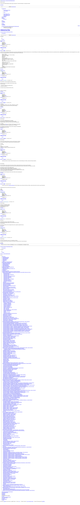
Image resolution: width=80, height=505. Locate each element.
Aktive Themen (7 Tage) (7, 14)
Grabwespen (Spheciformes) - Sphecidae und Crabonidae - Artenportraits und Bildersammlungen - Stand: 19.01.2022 (18, 386)
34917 (5, 152)
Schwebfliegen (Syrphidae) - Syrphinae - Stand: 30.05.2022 (11, 401)
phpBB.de (43, 501)
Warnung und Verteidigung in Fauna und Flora (9, 287)
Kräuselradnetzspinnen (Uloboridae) (8, 467)
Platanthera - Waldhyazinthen (7, 310)
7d (79, 25)
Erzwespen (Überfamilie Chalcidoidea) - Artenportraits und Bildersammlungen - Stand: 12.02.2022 (16, 391)
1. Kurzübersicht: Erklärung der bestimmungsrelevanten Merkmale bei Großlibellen (14, 349)
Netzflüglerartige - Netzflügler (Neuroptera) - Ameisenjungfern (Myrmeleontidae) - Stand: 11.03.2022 (16, 454)
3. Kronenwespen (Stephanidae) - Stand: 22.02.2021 (10, 398)
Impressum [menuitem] (5, 16)
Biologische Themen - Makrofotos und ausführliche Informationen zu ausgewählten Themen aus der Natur (16, 272)
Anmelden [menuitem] (3, 21)
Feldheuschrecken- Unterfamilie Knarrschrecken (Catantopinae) (11, 375)
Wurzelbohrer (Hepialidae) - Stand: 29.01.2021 (9, 344)
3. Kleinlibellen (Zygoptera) (6, 354)
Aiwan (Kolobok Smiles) (30, 501)
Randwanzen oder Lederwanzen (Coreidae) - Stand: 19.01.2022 (11, 437)
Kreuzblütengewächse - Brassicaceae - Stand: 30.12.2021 (10, 297)
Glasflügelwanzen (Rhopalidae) (7, 438)
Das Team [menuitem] (5, 19)
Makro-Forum (4, 491)
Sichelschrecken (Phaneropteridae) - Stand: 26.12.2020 (10, 365)
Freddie (1, 150)
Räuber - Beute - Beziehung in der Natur (8, 289)
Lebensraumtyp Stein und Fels (8, 280)
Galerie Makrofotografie (5, 257)
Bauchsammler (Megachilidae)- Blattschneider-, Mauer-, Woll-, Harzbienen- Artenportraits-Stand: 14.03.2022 (17, 383)
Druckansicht (4, 33)
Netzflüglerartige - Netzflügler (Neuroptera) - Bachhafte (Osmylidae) (12, 455)
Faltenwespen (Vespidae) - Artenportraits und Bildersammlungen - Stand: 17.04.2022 (14, 387)
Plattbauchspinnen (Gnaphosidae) (7, 470)
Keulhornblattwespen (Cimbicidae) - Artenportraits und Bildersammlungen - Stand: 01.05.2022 (15, 396)
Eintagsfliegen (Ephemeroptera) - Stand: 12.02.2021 (10, 447)
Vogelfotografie (4, 260)
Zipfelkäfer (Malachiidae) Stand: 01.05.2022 (9, 428)
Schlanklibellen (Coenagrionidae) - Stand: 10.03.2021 (10, 357)
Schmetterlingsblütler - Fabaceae (7, 316)
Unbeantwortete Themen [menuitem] (7, 10)
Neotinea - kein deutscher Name (8, 307)
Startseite (3, 26)
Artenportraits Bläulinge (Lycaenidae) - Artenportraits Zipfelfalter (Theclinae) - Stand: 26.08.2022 (16, 327)
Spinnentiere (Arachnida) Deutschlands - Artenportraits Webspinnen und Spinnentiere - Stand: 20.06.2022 (16, 462)
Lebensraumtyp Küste (6, 278)
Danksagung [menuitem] (3, 494)
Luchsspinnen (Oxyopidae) (6, 469)
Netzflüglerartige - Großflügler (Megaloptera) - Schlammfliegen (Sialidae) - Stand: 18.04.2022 (15, 452)
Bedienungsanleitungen (5, 267)
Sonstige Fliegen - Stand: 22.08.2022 (8, 409)
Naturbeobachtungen (5, 258)
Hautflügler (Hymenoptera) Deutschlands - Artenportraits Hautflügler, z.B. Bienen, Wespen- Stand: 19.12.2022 (17, 379)
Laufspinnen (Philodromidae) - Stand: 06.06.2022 (9, 468)
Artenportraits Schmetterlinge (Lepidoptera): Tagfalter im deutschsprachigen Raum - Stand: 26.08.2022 (16, 321)
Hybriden (5, 311)
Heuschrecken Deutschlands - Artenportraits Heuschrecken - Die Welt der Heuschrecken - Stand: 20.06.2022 (16, 363)
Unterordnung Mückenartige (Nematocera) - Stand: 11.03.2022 (11, 410)
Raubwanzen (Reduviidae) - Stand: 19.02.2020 (9, 441)
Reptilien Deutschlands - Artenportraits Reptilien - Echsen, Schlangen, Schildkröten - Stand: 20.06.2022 (16, 487)
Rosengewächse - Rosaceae (6, 315)
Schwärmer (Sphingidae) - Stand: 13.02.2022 (9, 340)
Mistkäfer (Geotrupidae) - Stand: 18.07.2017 (9, 420)
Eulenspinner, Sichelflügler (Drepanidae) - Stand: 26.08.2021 (11, 335)
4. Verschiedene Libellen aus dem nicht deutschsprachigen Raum (11, 358)
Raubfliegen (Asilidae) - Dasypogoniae (8, 406)
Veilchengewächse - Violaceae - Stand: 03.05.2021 (9, 319)
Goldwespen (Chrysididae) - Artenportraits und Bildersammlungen (11, 389)
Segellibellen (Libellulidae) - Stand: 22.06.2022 (9, 353)
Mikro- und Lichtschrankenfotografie (7, 261)
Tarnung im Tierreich (6, 286)
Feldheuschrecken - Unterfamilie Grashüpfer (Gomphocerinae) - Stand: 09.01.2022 (14, 376)
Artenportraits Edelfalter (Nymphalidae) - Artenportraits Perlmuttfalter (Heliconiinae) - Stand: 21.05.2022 (17, 329)
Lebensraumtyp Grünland (7, 279)
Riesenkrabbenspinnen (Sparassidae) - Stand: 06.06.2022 (10, 472)
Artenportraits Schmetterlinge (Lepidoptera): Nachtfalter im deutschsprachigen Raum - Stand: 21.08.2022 (16, 332)
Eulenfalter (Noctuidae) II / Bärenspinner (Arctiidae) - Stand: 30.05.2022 (12, 334)
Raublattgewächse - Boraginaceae (7, 314)
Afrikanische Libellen (6, 359)
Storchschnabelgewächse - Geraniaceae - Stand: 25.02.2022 (11, 318)
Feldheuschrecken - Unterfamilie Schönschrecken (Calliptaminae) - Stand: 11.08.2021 (14, 374)
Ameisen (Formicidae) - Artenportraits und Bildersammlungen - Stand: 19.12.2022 (14, 388)
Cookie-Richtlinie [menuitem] (4, 499)
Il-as (0, 108)
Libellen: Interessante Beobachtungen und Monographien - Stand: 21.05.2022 (13, 362)
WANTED (4, 411)
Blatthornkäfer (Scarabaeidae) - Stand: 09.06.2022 (9, 413)
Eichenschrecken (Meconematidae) (7, 366)
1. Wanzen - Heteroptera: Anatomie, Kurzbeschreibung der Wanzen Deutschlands (13, 430)
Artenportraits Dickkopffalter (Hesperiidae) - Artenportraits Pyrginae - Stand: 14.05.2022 (14, 323)
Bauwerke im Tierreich (6, 288)
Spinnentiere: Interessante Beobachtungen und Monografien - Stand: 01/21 (13, 484)
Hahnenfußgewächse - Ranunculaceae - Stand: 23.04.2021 (10, 296)
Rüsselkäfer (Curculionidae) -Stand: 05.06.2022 (9, 422)
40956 (5, 230)
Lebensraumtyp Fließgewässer (8, 277)
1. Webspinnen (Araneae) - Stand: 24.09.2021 (9, 463)
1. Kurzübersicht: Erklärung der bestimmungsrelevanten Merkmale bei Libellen (13, 348)
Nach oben (1, 91)
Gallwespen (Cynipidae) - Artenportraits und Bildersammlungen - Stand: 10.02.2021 (14, 392)
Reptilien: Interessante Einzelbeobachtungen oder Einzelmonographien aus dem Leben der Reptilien (16, 489)
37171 (5, 73)
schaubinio (1, 71)
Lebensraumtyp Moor (6, 273)
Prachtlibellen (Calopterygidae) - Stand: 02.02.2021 (10, 355)
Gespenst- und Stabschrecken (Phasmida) (8, 450)
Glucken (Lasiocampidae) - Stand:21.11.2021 (9, 337)
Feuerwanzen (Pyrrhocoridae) (7, 436)
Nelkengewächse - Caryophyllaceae (7, 301)
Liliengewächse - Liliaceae (6, 298)
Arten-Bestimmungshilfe (5, 270)
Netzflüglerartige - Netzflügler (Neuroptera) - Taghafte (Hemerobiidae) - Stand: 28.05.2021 (15, 458)
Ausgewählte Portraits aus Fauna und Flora (8, 290)
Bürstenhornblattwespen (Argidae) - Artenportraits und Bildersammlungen (12, 394)
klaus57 (1, 93)
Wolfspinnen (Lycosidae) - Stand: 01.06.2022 (9, 479)
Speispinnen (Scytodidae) (6, 475)
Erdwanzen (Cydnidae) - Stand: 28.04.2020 (8, 434)
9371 (5, 110)
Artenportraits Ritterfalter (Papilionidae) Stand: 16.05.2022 (10, 322)
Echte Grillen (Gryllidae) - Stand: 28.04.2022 (9, 372)
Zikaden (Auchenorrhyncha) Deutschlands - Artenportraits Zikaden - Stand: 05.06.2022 (14, 445)
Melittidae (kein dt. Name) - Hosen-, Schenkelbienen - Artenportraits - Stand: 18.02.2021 (14, 385)
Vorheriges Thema (5, 246)
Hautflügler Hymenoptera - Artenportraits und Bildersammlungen (11, 380)
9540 (5, 131)
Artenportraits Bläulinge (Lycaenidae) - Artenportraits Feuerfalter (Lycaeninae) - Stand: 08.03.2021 (16, 326)
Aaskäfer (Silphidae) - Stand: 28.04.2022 (8, 412)
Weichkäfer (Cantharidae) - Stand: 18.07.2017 (9, 427)
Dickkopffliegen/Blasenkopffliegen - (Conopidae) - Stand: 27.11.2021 (12, 404)
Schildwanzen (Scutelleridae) (7, 433)
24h (78, 25)
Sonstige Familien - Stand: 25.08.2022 (8, 320)
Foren (3, 17)
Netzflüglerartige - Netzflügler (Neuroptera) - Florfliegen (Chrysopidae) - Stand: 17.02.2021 (15, 457)
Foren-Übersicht (10, 491)
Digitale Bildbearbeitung (5, 265)
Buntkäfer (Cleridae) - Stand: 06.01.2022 (8, 415)
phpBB (5, 501)
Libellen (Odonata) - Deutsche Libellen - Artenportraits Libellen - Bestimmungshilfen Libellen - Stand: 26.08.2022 (17, 347)
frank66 (1, 129)
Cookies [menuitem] (3, 496)
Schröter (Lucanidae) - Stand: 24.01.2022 (8, 425)
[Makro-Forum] (7, 0)
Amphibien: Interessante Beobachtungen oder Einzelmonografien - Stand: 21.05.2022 (14, 486)
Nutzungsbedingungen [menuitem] (7, 15)
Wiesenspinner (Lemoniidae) (7, 339)
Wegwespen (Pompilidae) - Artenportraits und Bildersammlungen (11, 393)
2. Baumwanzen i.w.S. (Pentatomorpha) (8, 431)
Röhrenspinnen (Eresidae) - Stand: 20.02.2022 (9, 473)
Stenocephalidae (5, 439)
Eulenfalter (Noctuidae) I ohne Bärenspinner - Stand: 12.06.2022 (11, 333)
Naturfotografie (4, 259)
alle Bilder (1, 45)
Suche (10, 6)
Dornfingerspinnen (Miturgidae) (7, 464)
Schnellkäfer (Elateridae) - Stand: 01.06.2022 (9, 424)
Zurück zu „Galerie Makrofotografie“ (5, 253)
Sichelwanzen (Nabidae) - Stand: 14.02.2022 (9, 442)
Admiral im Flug (5, 30)
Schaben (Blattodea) (5, 449)
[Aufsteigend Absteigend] (25, 244)
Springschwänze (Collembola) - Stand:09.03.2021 (9, 460)
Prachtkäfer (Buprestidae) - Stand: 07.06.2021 (9, 421)
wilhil (1, 41)
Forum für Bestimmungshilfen (7, 400)
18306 (5, 95)
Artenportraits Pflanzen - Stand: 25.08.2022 (8, 292)
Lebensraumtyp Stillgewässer (7, 276)
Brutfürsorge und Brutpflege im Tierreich (8, 283)
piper (1, 209)
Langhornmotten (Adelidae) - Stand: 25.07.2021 (9, 336)
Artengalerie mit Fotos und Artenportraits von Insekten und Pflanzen (11, 271)
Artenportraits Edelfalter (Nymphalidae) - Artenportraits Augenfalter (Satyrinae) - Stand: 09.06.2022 (16, 331)
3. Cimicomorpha (5, 440)
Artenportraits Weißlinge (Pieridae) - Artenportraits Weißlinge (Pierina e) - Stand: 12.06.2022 (15, 324)
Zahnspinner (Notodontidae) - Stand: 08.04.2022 (9, 342)
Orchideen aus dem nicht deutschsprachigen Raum (10, 313)
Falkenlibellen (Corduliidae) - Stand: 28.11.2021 (9, 351)
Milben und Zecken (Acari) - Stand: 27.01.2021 (9, 482)
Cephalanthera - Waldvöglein (7, 303)
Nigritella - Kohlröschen (7, 306)
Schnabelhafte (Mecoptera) (6, 451)
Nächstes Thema (10, 246)
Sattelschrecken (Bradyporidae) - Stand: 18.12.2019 (10, 369)
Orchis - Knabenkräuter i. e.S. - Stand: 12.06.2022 (10, 309)
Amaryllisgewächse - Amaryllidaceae (8, 293)
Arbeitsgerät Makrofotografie (6, 263)
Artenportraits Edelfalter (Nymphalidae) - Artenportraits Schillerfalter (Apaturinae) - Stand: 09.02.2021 (16, 330)
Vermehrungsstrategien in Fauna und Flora (8, 282)
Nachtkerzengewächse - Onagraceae (8, 300)
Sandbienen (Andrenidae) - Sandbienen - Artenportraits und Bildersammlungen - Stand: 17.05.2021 (16, 384)
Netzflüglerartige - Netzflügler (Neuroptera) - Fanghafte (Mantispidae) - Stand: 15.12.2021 (15, 456)
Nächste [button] (3, 39)
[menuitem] (42, 14)
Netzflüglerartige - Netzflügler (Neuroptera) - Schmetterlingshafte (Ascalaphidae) (13, 453)
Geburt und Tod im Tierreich (7, 284)
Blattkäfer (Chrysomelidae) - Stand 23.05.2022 (9, 414)
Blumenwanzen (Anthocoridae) (7, 443)
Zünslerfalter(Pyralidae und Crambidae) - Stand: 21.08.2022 (11, 346)
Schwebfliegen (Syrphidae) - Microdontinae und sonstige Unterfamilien (12, 402)
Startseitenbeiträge (4, 269)
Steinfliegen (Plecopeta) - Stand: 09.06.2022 (9, 461)
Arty (19, 501)
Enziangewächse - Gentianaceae (7, 294)
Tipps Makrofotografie (5, 264)
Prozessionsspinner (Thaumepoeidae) (8, 338)
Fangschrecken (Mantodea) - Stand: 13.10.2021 (9, 448)
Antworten (1, 246)
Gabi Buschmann (2, 192)
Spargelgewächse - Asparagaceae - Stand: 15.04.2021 (10, 317)
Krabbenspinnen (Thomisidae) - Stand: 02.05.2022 (9, 466)
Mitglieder (3, 18)
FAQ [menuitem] (2, 20)
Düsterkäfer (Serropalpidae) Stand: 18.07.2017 (9, 416)
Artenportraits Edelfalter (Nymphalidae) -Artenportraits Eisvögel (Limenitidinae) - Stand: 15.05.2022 (16, 328)
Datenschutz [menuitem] (3, 493)
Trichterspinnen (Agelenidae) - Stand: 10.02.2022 (9, 478)
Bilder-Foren (3, 256)
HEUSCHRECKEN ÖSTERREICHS (8, 377)
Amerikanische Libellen (6, 360)
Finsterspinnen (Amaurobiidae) (7, 465)
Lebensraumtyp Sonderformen (8, 281)
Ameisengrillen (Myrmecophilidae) (7, 371)
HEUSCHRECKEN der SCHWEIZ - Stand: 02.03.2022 (10, 378)
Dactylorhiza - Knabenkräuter (7, 304)
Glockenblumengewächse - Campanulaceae (8, 295)
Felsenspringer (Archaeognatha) (7, 459)
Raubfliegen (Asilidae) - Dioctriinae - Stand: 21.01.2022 (10, 407)
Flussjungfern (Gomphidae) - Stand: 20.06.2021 (9, 352)
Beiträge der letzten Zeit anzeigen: (5, 244)
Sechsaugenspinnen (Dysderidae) (7, 474)
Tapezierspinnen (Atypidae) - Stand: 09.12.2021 (9, 477)
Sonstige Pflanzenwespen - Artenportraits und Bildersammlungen (11, 397)
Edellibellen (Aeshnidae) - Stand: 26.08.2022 (9, 350)
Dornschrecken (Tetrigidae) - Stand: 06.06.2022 (9, 373)
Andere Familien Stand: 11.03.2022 (7, 480)
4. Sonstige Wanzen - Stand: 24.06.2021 (8, 444)
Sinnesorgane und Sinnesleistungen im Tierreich (9, 285)
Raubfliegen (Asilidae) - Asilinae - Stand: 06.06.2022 (10, 405)
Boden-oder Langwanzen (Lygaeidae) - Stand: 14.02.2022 (10, 435)
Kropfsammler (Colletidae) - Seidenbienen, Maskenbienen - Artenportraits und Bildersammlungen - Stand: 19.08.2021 (18, 382)
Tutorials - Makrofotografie (6, 266)
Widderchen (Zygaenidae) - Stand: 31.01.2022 (9, 341)
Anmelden (3, 24)
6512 (5, 43)
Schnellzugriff (4, 8)
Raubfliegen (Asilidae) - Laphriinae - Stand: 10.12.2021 (10, 408)
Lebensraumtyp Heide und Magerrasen (9, 274)
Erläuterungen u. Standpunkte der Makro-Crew (8, 268)
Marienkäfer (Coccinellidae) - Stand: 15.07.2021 (9, 419)
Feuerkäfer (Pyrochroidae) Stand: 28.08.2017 (9, 417)
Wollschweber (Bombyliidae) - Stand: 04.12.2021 (9, 403)
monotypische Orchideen (7, 312)
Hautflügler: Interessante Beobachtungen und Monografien (10, 399)
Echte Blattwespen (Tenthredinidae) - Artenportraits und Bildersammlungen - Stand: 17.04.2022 (15, 395)
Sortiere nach (16, 244)
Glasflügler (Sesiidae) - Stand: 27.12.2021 (8, 343)
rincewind (1, 228)
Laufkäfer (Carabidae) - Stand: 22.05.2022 (8, 418)
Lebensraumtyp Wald (6, 275)
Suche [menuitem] (4, 12)
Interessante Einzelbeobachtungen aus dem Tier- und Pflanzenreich (12, 291)
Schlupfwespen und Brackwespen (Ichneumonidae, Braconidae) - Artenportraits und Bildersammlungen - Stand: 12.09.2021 (19, 390)
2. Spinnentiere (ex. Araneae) (7, 481)
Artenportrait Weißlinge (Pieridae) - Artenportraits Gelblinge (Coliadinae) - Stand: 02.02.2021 (15, 325)
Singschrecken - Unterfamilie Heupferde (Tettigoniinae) (10, 368)
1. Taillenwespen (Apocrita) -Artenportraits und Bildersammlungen (12, 381)
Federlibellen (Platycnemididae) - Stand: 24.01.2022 (10, 356)
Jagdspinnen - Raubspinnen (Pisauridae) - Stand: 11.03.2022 (11, 471)
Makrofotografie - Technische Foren (7, 262)
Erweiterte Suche (13, 6)
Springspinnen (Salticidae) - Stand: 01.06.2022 (9, 476)
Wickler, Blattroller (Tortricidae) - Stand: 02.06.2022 (10, 345)
